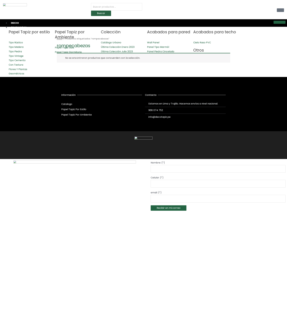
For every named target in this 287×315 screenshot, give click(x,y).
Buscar (101, 13)
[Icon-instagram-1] (143, 151)
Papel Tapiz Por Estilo (73, 109)
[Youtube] (149, 151)
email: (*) (156, 192)
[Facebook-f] (138, 151)
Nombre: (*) (158, 162)
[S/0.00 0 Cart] (280, 10)
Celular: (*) (157, 177)
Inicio (15, 23)
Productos (19, 27)
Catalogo (66, 104)
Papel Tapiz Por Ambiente (76, 114)
